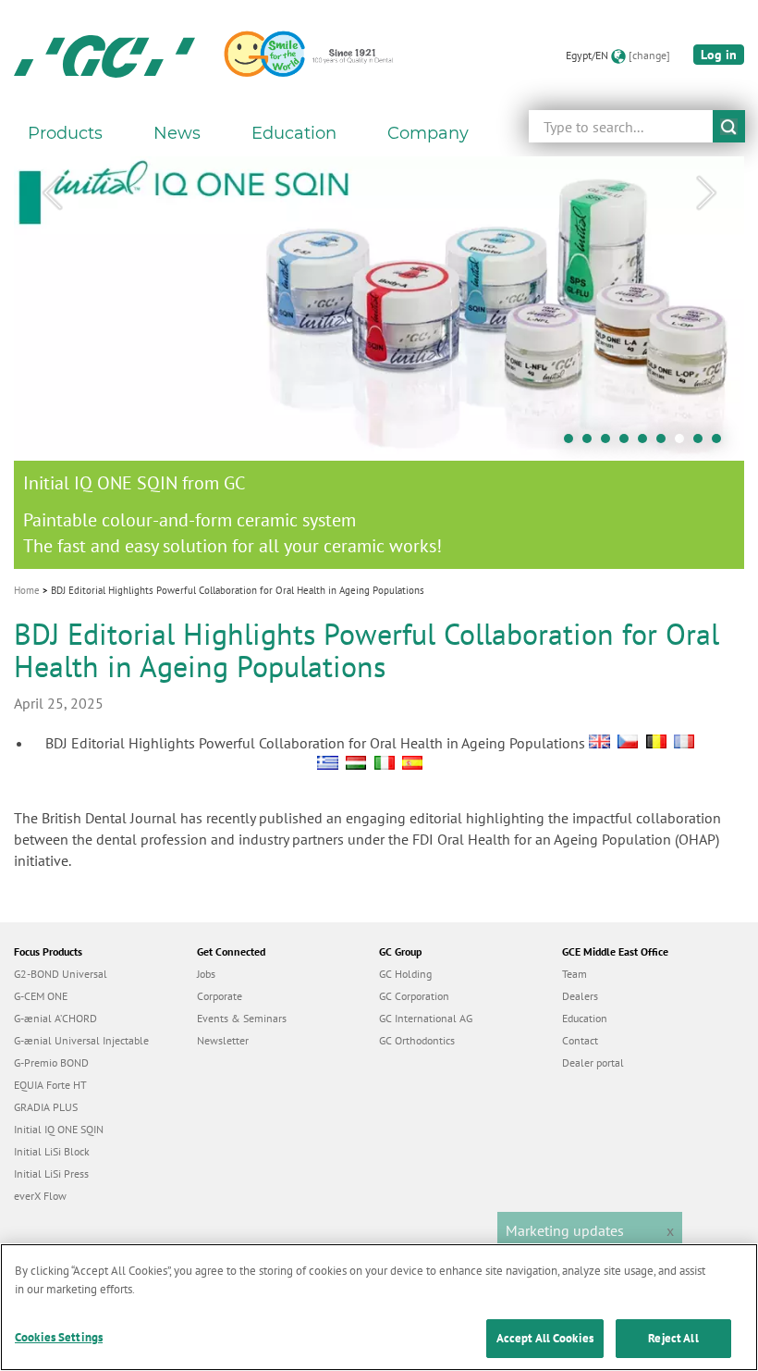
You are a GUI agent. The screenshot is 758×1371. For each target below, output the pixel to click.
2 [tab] (591, 443)
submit (729, 126)
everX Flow (40, 1196)
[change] (649, 55)
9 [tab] (721, 443)
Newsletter (223, 1040)
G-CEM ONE (40, 996)
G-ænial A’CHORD (55, 1018)
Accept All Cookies (544, 1338)
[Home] (104, 55)
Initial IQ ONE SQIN (59, 1129)
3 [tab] (610, 443)
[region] (379, 1307)
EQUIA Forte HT (50, 1085)
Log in (719, 54)
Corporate (219, 996)
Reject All (673, 1338)
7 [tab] (684, 443)
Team (574, 974)
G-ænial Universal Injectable (81, 1040)
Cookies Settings (59, 1337)
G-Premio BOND (51, 1062)
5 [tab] (647, 443)
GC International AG (425, 1018)
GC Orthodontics (417, 1040)
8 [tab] (702, 443)
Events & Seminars (242, 1018)
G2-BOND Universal (60, 974)
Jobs (206, 974)
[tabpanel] (379, 362)
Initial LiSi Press (51, 1173)
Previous (51, 193)
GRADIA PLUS (46, 1107)
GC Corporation (414, 996)
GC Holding (405, 974)
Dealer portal (593, 1062)
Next (706, 193)
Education (584, 1018)
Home (27, 590)
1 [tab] (573, 443)
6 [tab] (665, 443)
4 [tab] (628, 443)
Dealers (580, 996)
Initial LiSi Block (52, 1151)
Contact (580, 1040)
